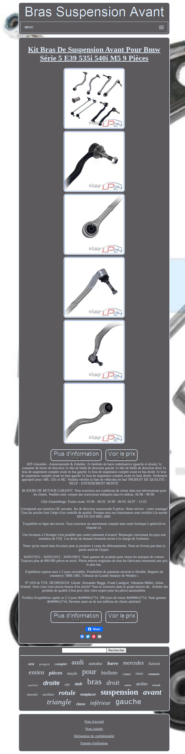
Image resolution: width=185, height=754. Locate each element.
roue (139, 673)
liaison (154, 663)
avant (152, 692)
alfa (67, 684)
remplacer (88, 694)
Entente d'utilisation (94, 743)
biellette (109, 673)
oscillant (48, 694)
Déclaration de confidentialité (94, 736)
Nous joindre (94, 729)
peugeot (44, 664)
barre (112, 663)
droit (112, 682)
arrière (141, 683)
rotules (127, 685)
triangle (59, 702)
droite (51, 683)
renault (156, 685)
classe (80, 704)
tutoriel (32, 694)
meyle (72, 673)
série (31, 664)
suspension (119, 691)
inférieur (100, 703)
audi (78, 662)
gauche (128, 702)
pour (89, 671)
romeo (126, 674)
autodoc (96, 663)
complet (61, 664)
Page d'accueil (94, 721)
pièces (55, 673)
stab (78, 683)
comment (153, 674)
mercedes (133, 663)
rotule (67, 692)
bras (94, 681)
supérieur (33, 685)
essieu (36, 672)
